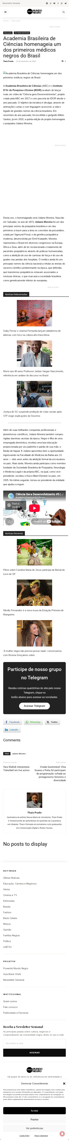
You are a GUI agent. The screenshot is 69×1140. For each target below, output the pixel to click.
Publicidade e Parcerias (15, 1012)
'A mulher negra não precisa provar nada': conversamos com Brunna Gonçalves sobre (32, 653)
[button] (64, 1083)
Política (7, 941)
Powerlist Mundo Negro (15, 968)
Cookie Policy (25, 1135)
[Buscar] (63, 12)
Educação (16, 20)
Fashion (7, 912)
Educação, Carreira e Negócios (20, 883)
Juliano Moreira (19, 753)
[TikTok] (51, 3)
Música (7, 924)
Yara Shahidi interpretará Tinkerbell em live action (16, 768)
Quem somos (10, 1001)
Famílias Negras (11, 935)
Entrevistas (9, 900)
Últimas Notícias (11, 877)
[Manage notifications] (62, 1133)
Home (6, 20)
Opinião (7, 929)
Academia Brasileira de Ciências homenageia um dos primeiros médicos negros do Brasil (32, 47)
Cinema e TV (10, 895)
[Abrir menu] (5, 12)
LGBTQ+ (7, 947)
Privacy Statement (41, 1135)
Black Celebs (10, 918)
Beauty (7, 906)
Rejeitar (34, 1119)
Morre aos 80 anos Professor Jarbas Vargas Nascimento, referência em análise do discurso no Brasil (33, 373)
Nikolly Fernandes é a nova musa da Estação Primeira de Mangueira (33, 612)
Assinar (35, 1052)
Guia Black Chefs (12, 974)
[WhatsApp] (62, 3)
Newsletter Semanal (11, 3)
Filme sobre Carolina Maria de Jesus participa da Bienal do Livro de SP (34, 571)
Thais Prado (8, 61)
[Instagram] (47, 3)
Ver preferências (34, 1128)
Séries (6, 889)
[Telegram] (65, 3)
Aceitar (34, 1110)
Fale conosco (10, 1007)
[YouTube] (54, 3)
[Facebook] (58, 3)
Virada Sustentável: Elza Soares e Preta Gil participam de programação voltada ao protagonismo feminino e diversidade (50, 773)
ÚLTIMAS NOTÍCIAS (22, 33)
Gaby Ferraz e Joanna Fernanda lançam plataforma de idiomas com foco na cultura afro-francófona (32, 332)
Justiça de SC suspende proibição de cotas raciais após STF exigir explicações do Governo (32, 413)
